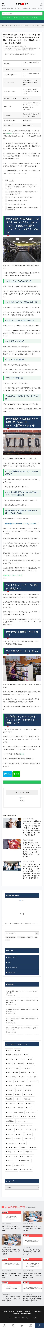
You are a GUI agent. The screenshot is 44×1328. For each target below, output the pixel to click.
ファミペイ (34, 1081)
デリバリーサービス (13, 1068)
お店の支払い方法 (15, 25)
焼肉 (18, 1099)
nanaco (33, 1116)
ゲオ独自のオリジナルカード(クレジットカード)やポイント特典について (21, 209)
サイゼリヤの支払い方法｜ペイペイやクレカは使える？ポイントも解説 (22, 1019)
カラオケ (9, 1094)
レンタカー (31, 1103)
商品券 (24, 1072)
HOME (5, 25)
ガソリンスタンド (23, 1121)
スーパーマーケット (7, 17)
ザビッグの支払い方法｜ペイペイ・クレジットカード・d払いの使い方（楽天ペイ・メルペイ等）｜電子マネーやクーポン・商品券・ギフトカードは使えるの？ (32, 849)
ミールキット (21, 1059)
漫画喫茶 (31, 1063)
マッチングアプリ (22, 1081)
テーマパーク (11, 1103)
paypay (10, 48)
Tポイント (10, 1134)
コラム (9, 962)
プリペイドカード (12, 1156)
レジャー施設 (32, 1077)
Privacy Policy (36, 1311)
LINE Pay (23, 1143)
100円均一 (10, 1085)
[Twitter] (7, 774)
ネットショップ (18, 17)
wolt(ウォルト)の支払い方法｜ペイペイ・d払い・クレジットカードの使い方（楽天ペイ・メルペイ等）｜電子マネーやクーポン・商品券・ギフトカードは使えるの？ (32, 828)
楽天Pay (31, 1326)
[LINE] (16, 774)
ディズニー (10, 1090)
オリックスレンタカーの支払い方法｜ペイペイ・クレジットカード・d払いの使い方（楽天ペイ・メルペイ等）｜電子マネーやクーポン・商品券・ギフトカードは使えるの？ (32, 871)
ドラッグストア (11, 1143)
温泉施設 (9, 1116)
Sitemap (34, 8)
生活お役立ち (11, 972)
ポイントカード (32, 1130)
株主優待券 (27, 1099)
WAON (9, 1138)
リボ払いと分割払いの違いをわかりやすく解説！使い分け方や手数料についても (32, 1275)
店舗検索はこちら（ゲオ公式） (13, 575)
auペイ (20, 1090)
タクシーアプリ (11, 1077)
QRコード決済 (20, 48)
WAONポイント (27, 1068)
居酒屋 (18, 1050)
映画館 (21, 1107)
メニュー (22, 1326)
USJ (26, 1055)
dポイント (18, 1138)
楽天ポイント (29, 1138)
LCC (30, 1059)
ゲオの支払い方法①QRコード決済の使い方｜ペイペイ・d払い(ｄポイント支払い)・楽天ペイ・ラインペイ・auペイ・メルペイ (22, 186)
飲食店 (25, 1147)
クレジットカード (12, 1169)
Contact (40, 8)
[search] (40, 13)
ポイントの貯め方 (12, 967)
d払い (6, 48)
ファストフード (29, 1094)
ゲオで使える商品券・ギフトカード (16, 200)
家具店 (19, 1094)
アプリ (21, 1103)
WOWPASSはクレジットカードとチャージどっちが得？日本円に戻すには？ (22, 1010)
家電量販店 (10, 1121)
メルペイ (20, 1134)
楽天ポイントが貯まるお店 (22, 8)
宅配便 (29, 1085)
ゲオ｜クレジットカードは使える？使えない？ (19, 197)
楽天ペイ (31, 50)
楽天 (31, 17)
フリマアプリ (11, 1063)
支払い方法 (26, 17)
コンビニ (20, 1085)
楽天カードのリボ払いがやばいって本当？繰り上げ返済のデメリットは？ (22, 1028)
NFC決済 (33, 1147)
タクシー (9, 1081)
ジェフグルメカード (13, 1125)
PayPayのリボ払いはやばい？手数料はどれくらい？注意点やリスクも (11, 1275)
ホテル (22, 1077)
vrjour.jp (8, 133)
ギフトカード (11, 1152)
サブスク (21, 1063)
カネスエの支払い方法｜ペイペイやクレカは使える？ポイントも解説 (22, 992)
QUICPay (10, 1130)
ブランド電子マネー (23, 50)
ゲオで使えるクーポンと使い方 (15, 204)
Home (5, 1311)
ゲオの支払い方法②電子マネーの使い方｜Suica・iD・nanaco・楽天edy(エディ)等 (21, 193)
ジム (8, 1072)
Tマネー (9, 1050)
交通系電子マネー (25, 1161)
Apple (16, 1072)
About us (19, 1311)
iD (17, 1116)
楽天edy (29, 1134)
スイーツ (32, 1072)
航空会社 (9, 1099)
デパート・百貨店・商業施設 (15, 1112)
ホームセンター (27, 1125)
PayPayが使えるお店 (7, 8)
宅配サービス (11, 1107)
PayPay (36, 17)
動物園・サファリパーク (14, 1055)
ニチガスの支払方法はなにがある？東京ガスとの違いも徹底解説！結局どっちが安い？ (32, 1299)
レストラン (20, 1130)
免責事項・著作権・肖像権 (22, 1313)
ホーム (4, 1326)
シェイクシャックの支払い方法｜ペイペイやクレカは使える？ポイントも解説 (11, 1299)
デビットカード (13, 50)
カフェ (24, 1116)
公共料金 (28, 1090)
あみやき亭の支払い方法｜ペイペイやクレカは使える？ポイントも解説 (22, 1001)
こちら (22, 754)
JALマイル (10, 1059)
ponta (14, 48)
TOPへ (39, 1326)
